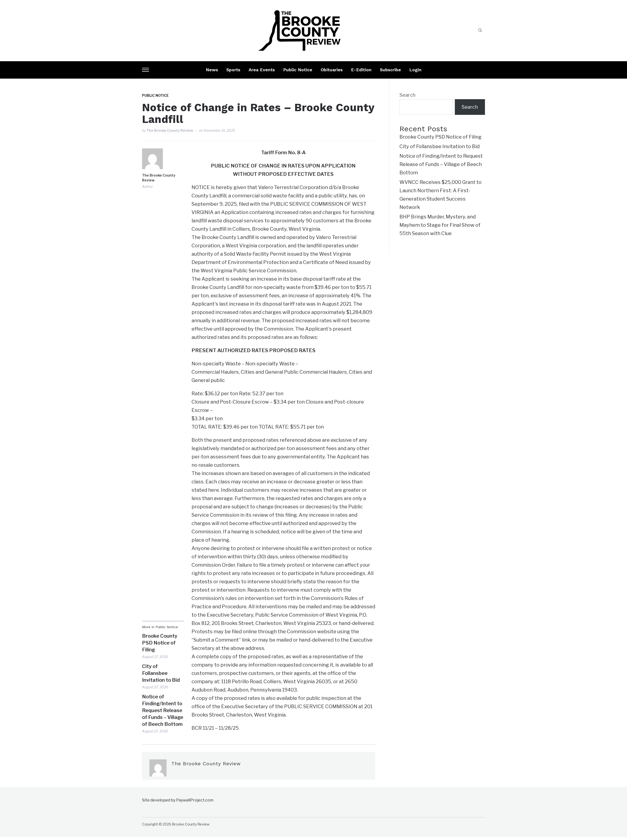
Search (407, 95)
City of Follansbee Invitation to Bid (161, 673)
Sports (233, 69)
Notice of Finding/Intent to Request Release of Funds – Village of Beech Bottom (162, 710)
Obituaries (332, 69)
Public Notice (297, 69)
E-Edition (361, 69)
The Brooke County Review (169, 130)
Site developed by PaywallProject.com (177, 800)
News (212, 69)
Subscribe (390, 69)
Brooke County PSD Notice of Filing (159, 643)
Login (415, 69)
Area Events (262, 69)
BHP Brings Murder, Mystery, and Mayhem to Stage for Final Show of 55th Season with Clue (440, 225)
